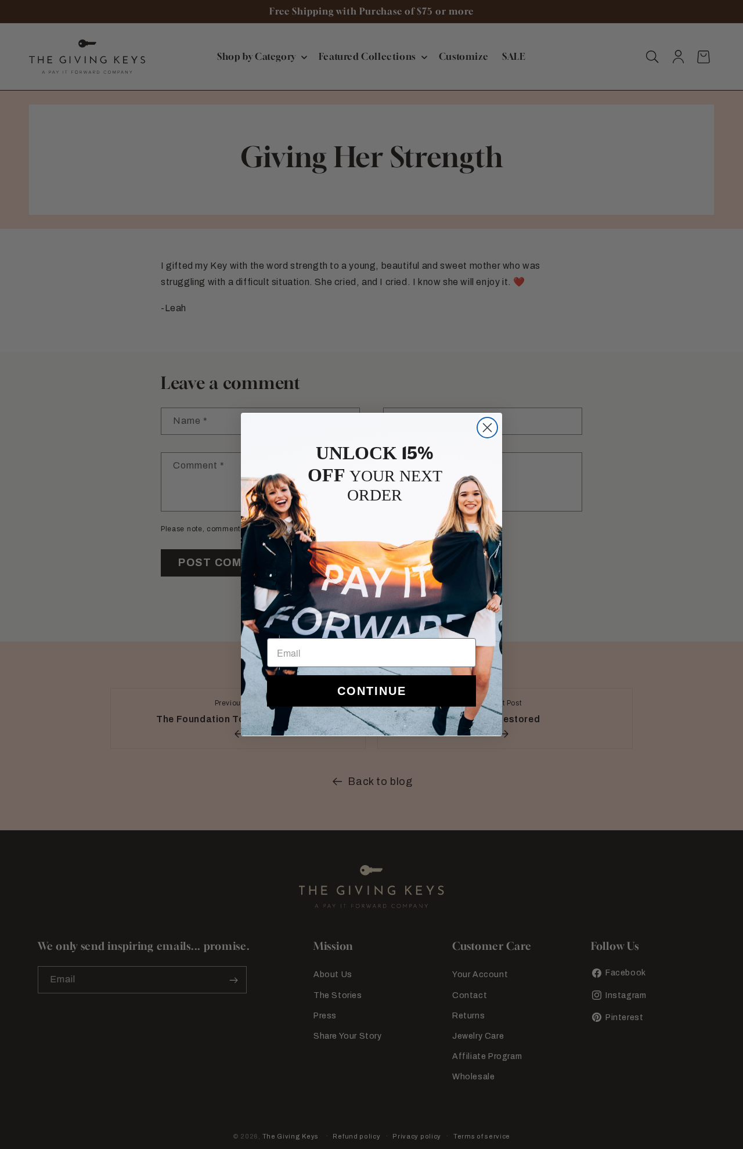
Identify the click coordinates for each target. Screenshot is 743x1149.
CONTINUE (371, 691)
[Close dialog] (487, 427)
